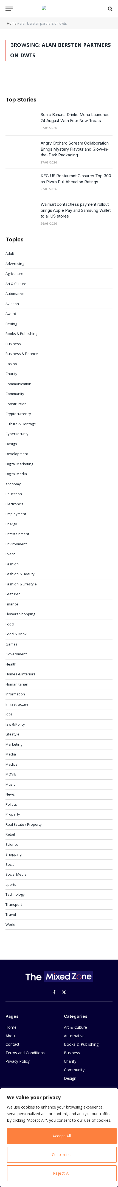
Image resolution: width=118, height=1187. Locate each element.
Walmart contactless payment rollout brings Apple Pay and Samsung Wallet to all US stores (76, 210)
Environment (16, 544)
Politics (11, 804)
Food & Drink (16, 633)
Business (13, 343)
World (10, 924)
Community (14, 393)
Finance (11, 604)
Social (10, 864)
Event (10, 553)
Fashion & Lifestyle (21, 584)
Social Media (16, 874)
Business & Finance (21, 353)
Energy (11, 523)
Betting (11, 323)
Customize (62, 1154)
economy (13, 483)
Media (10, 754)
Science (11, 844)
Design (11, 443)
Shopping (13, 854)
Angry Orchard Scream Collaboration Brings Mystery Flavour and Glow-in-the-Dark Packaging (75, 148)
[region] (59, 1137)
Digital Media (16, 473)
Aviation (12, 303)
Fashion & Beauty (20, 573)
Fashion (12, 564)
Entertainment (17, 533)
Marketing (13, 744)
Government (16, 654)
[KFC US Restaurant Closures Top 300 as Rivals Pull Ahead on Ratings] (20, 182)
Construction (16, 403)
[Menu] (9, 9)
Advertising (14, 263)
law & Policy (15, 724)
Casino (11, 363)
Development (16, 453)
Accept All (61, 1135)
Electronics (14, 503)
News (10, 794)
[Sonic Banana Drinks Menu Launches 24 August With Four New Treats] (20, 121)
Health (10, 664)
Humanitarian (16, 684)
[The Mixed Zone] (59, 9)
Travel (10, 914)
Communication (18, 383)
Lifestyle (12, 734)
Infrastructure (17, 704)
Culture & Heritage (20, 423)
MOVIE (10, 774)
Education (13, 493)
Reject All (62, 1173)
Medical (11, 764)
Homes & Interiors (20, 674)
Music (10, 784)
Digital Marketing (19, 463)
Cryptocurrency (18, 413)
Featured (13, 593)
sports (10, 884)
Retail (10, 834)
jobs (9, 714)
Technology (15, 894)
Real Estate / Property (23, 824)
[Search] (110, 9)
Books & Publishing (21, 333)
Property (12, 814)
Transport (13, 904)
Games (11, 644)
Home (11, 23)
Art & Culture (15, 283)
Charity (11, 373)
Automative (14, 293)
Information (15, 694)
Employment (15, 513)
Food (9, 624)
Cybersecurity (17, 433)
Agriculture (14, 273)
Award (10, 313)
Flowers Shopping (20, 613)
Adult (9, 253)
